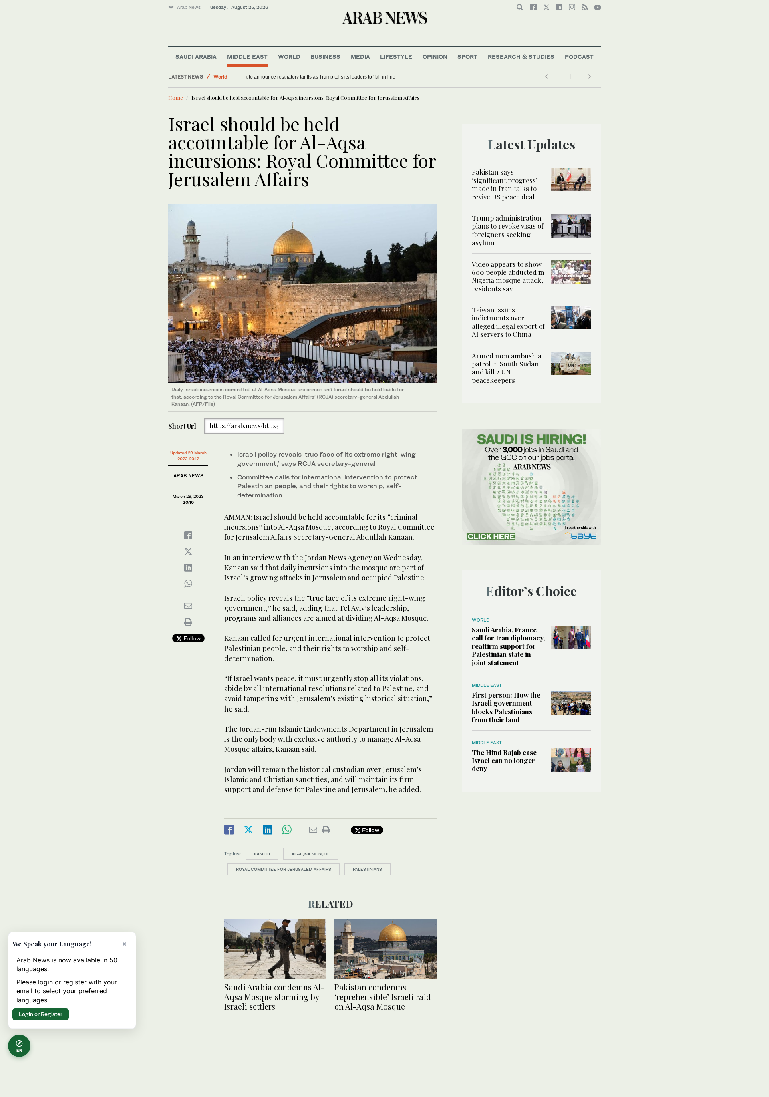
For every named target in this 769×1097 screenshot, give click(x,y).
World (289, 56)
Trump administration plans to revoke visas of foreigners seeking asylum (508, 230)
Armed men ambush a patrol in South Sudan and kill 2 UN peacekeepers (507, 367)
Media (360, 56)
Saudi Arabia (196, 56)
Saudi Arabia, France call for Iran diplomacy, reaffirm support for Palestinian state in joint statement (508, 646)
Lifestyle (396, 56)
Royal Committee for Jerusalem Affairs (283, 869)
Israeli (262, 853)
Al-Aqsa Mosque (311, 853)
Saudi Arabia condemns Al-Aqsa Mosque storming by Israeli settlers (274, 997)
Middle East (247, 56)
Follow (191, 638)
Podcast (579, 56)
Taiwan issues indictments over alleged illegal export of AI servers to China (508, 321)
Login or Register (40, 1014)
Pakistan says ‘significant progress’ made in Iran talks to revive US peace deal (505, 184)
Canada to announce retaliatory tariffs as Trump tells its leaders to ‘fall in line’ (333, 77)
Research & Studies (521, 56)
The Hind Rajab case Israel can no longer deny (504, 760)
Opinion (435, 56)
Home (175, 97)
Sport (467, 56)
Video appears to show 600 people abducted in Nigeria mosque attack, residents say (508, 276)
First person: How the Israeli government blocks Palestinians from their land (506, 707)
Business (325, 56)
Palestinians (367, 869)
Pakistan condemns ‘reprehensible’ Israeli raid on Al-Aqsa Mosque (382, 997)
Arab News (189, 7)
